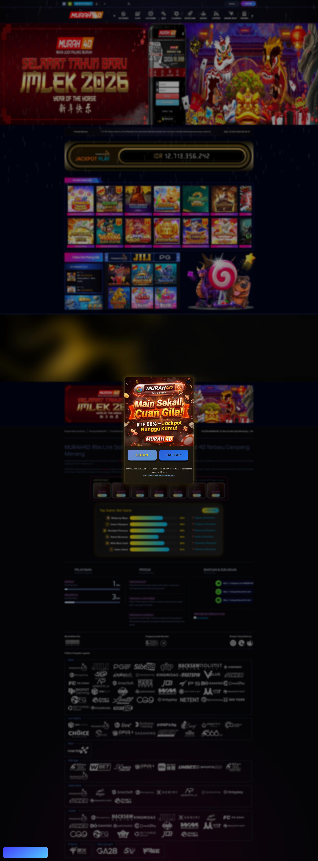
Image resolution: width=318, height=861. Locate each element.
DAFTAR (173, 455)
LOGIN (142, 455)
